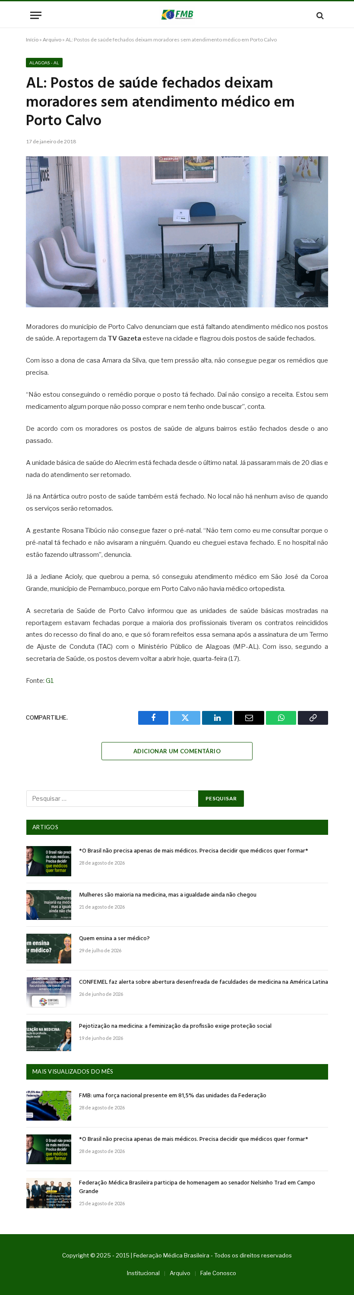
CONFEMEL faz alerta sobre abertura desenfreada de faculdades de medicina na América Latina (203, 982)
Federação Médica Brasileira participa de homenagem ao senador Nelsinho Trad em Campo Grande (197, 1187)
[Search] (319, 15)
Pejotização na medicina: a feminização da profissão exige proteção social (175, 1026)
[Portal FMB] (177, 15)
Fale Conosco (218, 1273)
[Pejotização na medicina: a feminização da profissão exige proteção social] (48, 1036)
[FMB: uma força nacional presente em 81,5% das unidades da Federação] (48, 1106)
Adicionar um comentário (177, 751)
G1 (50, 681)
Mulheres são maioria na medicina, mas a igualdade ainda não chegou (167, 895)
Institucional (143, 1273)
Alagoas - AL (44, 62)
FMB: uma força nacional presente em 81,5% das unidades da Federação (172, 1096)
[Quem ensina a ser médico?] (48, 948)
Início (32, 39)
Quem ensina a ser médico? (114, 939)
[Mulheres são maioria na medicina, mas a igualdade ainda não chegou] (48, 905)
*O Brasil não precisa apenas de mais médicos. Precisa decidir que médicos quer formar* (193, 851)
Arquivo (52, 39)
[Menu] (35, 15)
